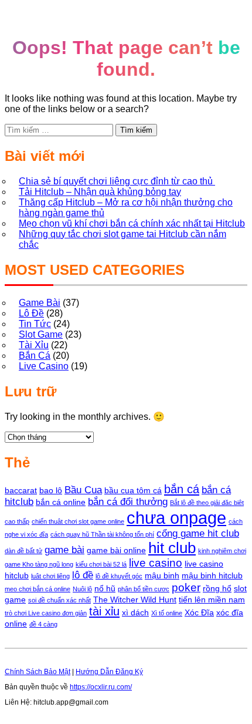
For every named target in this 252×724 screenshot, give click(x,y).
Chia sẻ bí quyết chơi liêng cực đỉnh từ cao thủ (117, 181)
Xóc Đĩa (199, 612)
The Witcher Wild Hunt (134, 599)
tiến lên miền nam (212, 599)
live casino (155, 563)
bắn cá (181, 489)
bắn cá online (61, 502)
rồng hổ (217, 588)
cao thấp (17, 521)
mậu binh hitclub (212, 575)
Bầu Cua (83, 490)
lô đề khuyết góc (119, 576)
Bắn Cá (34, 356)
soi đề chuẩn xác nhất (59, 600)
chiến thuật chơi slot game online (78, 521)
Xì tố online (166, 613)
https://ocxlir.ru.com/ (101, 687)
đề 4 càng (43, 624)
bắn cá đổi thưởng (128, 501)
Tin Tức (35, 324)
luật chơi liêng (50, 576)
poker (186, 587)
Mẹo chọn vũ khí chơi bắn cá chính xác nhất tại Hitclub (132, 223)
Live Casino (44, 366)
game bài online (116, 550)
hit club (172, 548)
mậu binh (162, 575)
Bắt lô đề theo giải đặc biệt (207, 502)
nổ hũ (104, 588)
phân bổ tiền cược (143, 588)
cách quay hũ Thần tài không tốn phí (102, 534)
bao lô (50, 490)
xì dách (135, 612)
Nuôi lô (82, 588)
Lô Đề (31, 313)
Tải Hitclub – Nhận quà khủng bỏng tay (100, 192)
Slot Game (41, 334)
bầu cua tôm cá (133, 490)
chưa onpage (176, 517)
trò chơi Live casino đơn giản (46, 613)
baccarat (21, 490)
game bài (64, 549)
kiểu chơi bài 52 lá (101, 564)
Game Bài (39, 303)
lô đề (82, 575)
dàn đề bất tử (23, 550)
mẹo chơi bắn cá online (37, 588)
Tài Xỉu (34, 345)
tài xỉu (104, 611)
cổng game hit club (197, 533)
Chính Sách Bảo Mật (37, 672)
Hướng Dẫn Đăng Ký (109, 672)
